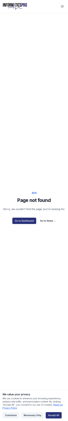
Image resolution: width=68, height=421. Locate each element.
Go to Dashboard (24, 220)
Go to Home (48, 220)
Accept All (53, 415)
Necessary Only (32, 415)
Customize (11, 415)
